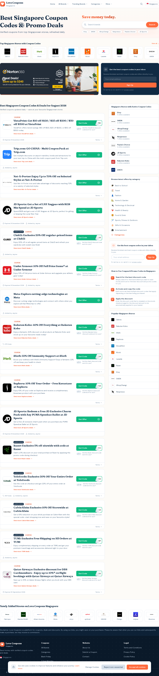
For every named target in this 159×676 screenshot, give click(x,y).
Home (52, 4)
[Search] (141, 4)
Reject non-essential (113, 667)
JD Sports (143, 32)
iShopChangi (103, 32)
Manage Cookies (92, 667)
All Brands (62, 4)
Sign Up (130, 85)
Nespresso (117, 32)
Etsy (85, 32)
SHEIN (93, 32)
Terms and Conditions (133, 648)
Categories (95, 4)
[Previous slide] (4, 79)
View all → (155, 43)
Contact (85, 656)
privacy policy (129, 90)
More (108, 4)
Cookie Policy (129, 656)
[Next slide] (95, 79)
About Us (86, 648)
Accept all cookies (137, 667)
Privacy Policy (129, 652)
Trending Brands (78, 4)
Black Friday (46, 656)
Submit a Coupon (89, 652)
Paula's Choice (130, 32)
